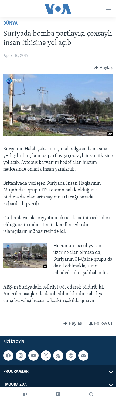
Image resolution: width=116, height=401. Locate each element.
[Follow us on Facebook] (8, 355)
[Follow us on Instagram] (21, 355)
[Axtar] (91, 394)
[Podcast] (71, 355)
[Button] (103, 67)
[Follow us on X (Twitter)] (46, 355)
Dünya (10, 23)
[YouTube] (58, 394)
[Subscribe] (83, 355)
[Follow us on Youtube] (33, 355)
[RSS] (58, 355)
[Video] (25, 394)
